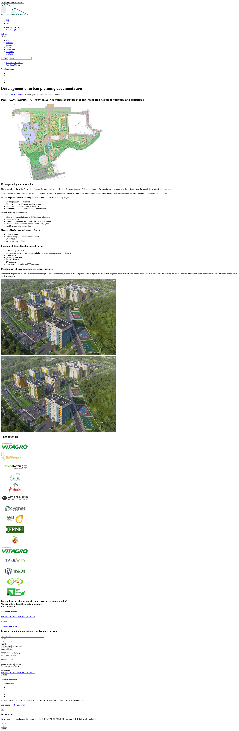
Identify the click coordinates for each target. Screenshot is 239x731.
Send (4, 644)
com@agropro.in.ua (9, 626)
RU (7, 21)
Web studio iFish (18, 705)
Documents (10, 49)
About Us (10, 40)
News (8, 47)
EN (7, 23)
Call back (4, 34)
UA (7, 19)
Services (9, 43)
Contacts (9, 54)
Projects (9, 45)
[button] (4, 58)
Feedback (10, 52)
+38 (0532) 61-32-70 (14, 30)
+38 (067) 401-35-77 (14, 27)
